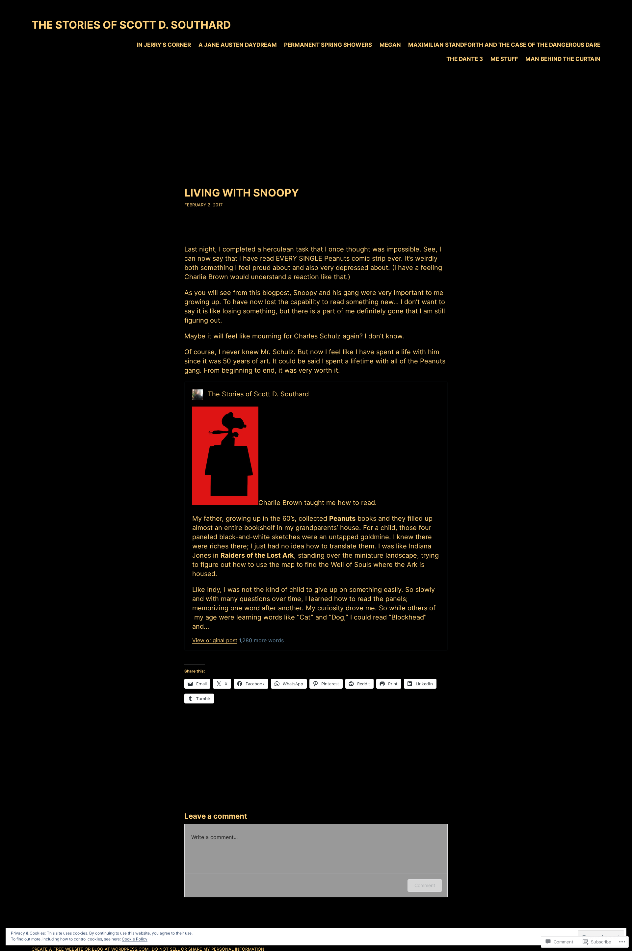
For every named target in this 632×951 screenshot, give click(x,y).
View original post (214, 640)
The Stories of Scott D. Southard (131, 24)
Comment (424, 885)
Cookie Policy (134, 939)
